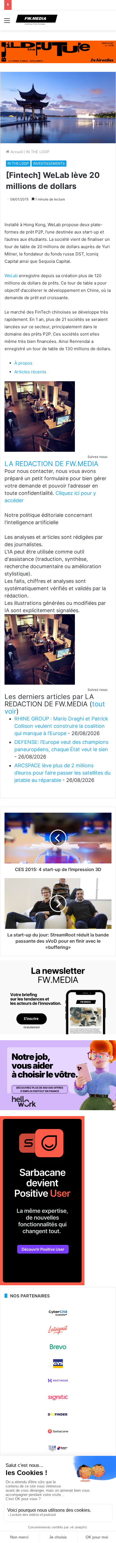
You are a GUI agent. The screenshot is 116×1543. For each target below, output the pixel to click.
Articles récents (30, 371)
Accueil (16, 151)
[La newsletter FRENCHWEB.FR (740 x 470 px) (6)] (58, 1033)
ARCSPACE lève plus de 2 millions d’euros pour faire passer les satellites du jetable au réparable (62, 772)
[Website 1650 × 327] (58, 51)
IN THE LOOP (37, 151)
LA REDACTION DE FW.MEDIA (51, 464)
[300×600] (42, 1284)
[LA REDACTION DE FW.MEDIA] (40, 450)
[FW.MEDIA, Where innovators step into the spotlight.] (36, 20)
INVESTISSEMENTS (49, 163)
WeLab (11, 275)
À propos (23, 363)
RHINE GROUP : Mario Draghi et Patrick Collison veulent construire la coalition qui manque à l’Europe (61, 726)
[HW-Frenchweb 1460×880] (58, 1108)
